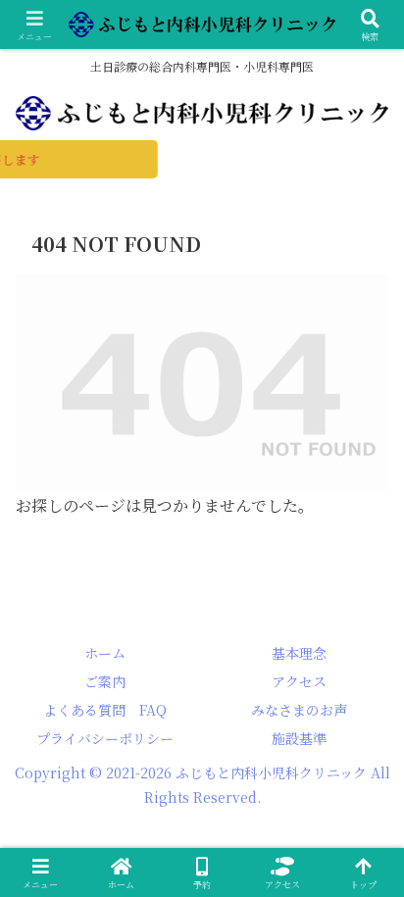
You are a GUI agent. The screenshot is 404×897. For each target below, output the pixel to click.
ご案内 (105, 681)
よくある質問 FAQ (105, 710)
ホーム (105, 653)
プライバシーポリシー (105, 738)
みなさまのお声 (299, 710)
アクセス (299, 681)
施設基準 (299, 738)
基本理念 (299, 653)
